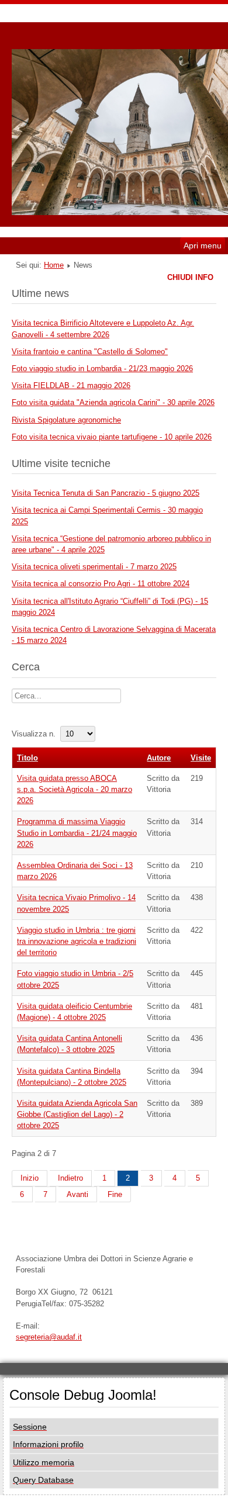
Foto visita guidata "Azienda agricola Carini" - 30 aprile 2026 (113, 402)
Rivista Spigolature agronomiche (66, 420)
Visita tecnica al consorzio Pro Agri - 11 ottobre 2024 (100, 583)
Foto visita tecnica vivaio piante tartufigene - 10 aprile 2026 (112, 437)
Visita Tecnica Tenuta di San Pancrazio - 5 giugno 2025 (105, 493)
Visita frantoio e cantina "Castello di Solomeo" (90, 351)
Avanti (77, 1194)
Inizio (29, 1178)
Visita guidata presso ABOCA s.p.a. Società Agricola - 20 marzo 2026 (74, 789)
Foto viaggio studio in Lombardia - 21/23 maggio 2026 (102, 368)
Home (54, 265)
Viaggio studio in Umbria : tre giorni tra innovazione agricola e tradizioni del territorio (76, 941)
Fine (115, 1194)
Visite (201, 757)
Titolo (27, 757)
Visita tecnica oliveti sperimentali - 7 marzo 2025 (94, 566)
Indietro (70, 1178)
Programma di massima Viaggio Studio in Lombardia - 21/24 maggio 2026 (77, 832)
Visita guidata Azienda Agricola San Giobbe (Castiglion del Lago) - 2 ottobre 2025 (77, 1114)
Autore (159, 757)
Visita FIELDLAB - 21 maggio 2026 (71, 385)
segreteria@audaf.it (49, 1337)
